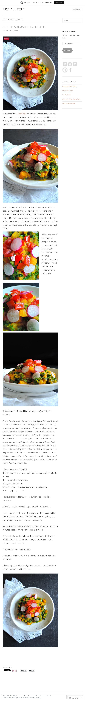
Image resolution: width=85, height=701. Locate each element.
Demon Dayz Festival (68, 103)
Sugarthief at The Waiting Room (71, 99)
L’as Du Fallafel (66, 95)
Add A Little (14, 9)
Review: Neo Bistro (67, 91)
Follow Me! (67, 50)
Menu (78, 9)
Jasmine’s (22, 113)
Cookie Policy (37, 697)
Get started (59, 2)
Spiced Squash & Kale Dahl (24, 27)
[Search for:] (72, 21)
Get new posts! (70, 31)
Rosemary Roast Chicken (69, 86)
